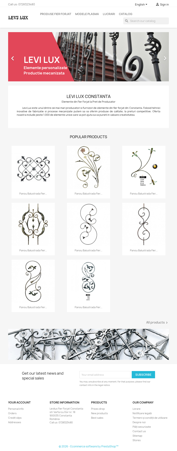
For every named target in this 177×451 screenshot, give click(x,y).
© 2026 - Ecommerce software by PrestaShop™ (88, 446)
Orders (12, 413)
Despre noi (139, 422)
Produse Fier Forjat (55, 14)
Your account (19, 402)
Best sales (97, 417)
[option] (88, 56)
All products (157, 323)
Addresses (14, 422)
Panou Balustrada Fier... (33, 193)
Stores (137, 440)
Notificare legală (142, 413)
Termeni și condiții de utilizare (150, 417)
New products (99, 413)
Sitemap (137, 435)
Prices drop (98, 408)
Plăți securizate (142, 426)
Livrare (137, 408)
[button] (20, 56)
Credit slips (15, 417)
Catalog (125, 14)
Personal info (16, 408)
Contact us (139, 431)
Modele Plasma (87, 14)
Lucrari (109, 14)
